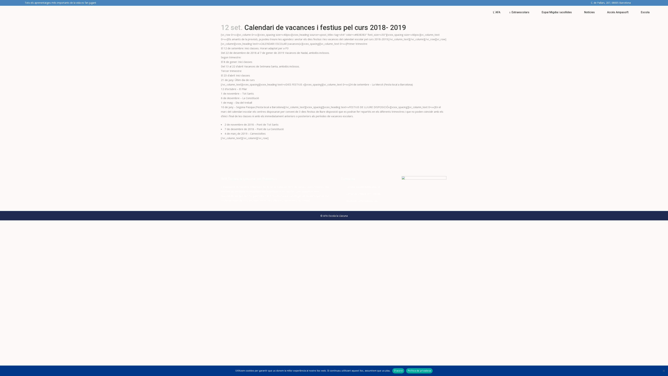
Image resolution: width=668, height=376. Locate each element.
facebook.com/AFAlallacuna (362, 200)
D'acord (398, 370)
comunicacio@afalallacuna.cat (363, 187)
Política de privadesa (419, 370)
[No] (663, 371)
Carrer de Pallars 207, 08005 (363, 193)
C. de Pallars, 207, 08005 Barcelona (611, 2)
